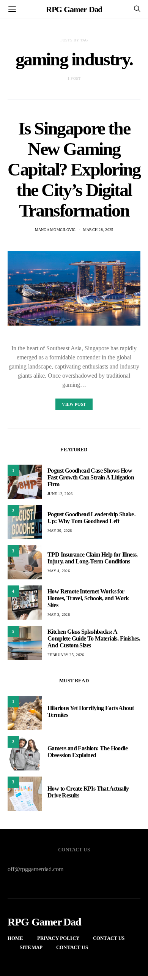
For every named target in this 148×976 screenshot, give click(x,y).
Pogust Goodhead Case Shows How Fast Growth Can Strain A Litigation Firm (90, 477)
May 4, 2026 (58, 571)
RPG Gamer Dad (74, 9)
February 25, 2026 (65, 655)
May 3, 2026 (58, 614)
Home (16, 938)
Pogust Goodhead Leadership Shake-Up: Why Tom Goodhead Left (91, 517)
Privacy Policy (58, 938)
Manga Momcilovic (55, 230)
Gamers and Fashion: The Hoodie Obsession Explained (87, 751)
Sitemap (31, 947)
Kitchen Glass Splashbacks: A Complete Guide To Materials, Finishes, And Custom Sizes (93, 638)
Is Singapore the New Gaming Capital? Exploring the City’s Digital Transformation (74, 169)
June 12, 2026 (59, 494)
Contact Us (109, 938)
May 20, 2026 (59, 530)
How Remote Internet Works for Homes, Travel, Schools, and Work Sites (88, 598)
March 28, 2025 (98, 230)
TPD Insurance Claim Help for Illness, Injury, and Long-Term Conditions (92, 558)
